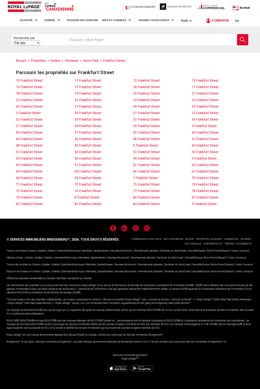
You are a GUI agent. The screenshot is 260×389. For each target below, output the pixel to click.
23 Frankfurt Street (88, 100)
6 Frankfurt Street (204, 158)
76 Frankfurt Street (88, 191)
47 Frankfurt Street (205, 139)
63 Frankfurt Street (205, 165)
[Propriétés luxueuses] (176, 7)
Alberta (51, 250)
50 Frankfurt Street (205, 145)
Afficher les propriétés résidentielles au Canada (30, 278)
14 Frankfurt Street (29, 87)
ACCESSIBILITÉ (243, 243)
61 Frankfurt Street (88, 165)
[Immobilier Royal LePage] (40, 7)
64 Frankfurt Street (29, 171)
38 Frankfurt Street (88, 126)
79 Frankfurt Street (29, 197)
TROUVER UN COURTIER (82, 20)
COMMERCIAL (231, 239)
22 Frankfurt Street (29, 100)
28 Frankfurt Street (146, 106)
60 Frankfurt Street (29, 165)
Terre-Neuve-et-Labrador (146, 250)
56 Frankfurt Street (88, 158)
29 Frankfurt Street (205, 106)
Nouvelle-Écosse (196, 250)
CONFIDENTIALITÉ (212, 243)
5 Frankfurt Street (145, 145)
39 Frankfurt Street (146, 126)
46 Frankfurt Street (146, 139)
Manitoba (87, 250)
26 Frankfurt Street (29, 106)
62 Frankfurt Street (146, 165)
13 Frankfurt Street (205, 80)
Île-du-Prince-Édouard (218, 250)
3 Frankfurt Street (28, 113)
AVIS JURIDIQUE (192, 243)
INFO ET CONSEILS (114, 20)
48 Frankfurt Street (29, 145)
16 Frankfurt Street (146, 87)
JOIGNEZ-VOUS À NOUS (153, 20)
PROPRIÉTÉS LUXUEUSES (209, 239)
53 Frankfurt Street (146, 152)
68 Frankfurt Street (29, 178)
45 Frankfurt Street (88, 139)
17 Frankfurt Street (205, 87)
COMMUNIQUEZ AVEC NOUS (146, 239)
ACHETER (26, 20)
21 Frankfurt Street (205, 93)
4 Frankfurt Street (204, 126)
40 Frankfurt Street (29, 132)
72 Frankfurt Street (88, 184)
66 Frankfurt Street (146, 171)
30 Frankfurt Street (88, 113)
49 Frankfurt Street (88, 145)
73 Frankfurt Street (146, 184)
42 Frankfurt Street (146, 132)
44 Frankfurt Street (29, 139)
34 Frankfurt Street (88, 119)
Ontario (32, 250)
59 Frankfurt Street (146, 158)
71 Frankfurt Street (29, 184)
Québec (42, 250)
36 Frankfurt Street (205, 119)
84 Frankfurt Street (146, 204)
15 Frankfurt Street (88, 87)
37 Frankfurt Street (29, 126)
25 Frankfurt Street (205, 100)
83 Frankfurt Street (88, 204)
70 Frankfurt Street (205, 178)
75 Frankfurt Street (29, 191)
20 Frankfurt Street (146, 93)
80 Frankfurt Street (146, 197)
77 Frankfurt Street (146, 191)
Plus (184, 20)
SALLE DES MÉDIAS (173, 239)
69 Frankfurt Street (88, 178)
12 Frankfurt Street (146, 80)
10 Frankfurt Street (29, 80)
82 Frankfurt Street (29, 204)
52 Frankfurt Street (88, 152)
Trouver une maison (16, 250)
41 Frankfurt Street (88, 132)
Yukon (234, 250)
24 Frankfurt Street (146, 100)
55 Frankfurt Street (29, 158)
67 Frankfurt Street (205, 171)
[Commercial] (211, 7)
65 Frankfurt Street (88, 171)
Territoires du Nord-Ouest (173, 250)
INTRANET (246, 239)
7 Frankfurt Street (145, 178)
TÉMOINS (229, 243)
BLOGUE (189, 239)
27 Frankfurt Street (88, 106)
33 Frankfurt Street (29, 119)
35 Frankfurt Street (146, 119)
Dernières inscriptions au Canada (74, 278)
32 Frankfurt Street (205, 113)
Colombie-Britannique (68, 250)
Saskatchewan (101, 250)
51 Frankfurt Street (29, 152)
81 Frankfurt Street (205, 197)
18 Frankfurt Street (29, 93)
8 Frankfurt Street (87, 197)
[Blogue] (241, 7)
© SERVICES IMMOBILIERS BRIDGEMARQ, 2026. (43, 239)
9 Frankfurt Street (204, 204)
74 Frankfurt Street (205, 184)
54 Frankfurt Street (205, 152)
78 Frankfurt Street (205, 191)
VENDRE (49, 20)
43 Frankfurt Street (205, 132)
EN (237, 20)
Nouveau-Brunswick (121, 250)
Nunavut (244, 250)
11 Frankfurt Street (88, 80)
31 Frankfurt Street (146, 113)
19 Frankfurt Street (88, 93)
